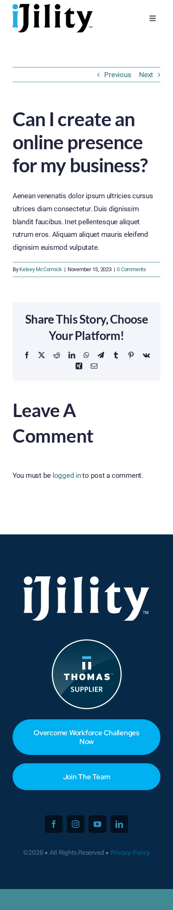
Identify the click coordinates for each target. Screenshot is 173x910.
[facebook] (54, 824)
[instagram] (75, 824)
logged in (66, 475)
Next (146, 74)
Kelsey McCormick (40, 269)
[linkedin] (119, 824)
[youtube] (97, 824)
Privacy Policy (130, 852)
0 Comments (131, 269)
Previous (117, 74)
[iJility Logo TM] (51, 6)
